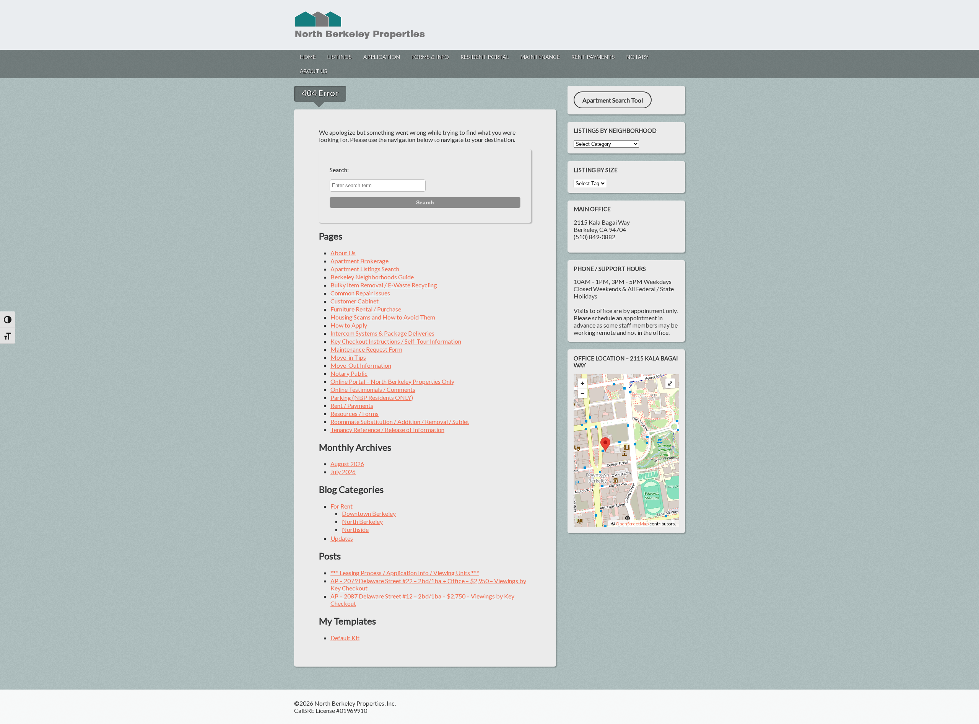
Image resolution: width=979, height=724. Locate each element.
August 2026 (347, 463)
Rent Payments (593, 57)
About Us (313, 71)
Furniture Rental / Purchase (365, 309)
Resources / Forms (354, 413)
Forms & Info (430, 57)
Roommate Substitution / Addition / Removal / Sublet (399, 421)
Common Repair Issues (360, 293)
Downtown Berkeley (369, 513)
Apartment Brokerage (359, 260)
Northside (355, 529)
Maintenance (540, 57)
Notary (637, 57)
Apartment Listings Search (364, 268)
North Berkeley (362, 521)
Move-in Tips (348, 357)
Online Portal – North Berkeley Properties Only (392, 381)
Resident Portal (484, 57)
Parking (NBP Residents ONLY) (371, 397)
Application (381, 57)
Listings (339, 57)
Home (308, 57)
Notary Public (349, 373)
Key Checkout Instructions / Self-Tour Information (395, 341)
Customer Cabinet (354, 301)
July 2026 (343, 471)
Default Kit (344, 637)
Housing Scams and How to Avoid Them (382, 317)
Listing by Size (596, 169)
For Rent (341, 506)
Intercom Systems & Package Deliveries (382, 333)
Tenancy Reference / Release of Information (387, 429)
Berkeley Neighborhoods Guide (372, 276)
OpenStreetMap (632, 524)
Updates (341, 538)
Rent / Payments (351, 405)
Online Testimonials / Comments (372, 389)
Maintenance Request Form (366, 349)
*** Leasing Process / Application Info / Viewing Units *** (404, 572)
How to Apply (348, 325)
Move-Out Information (360, 365)
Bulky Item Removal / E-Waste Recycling (383, 285)
